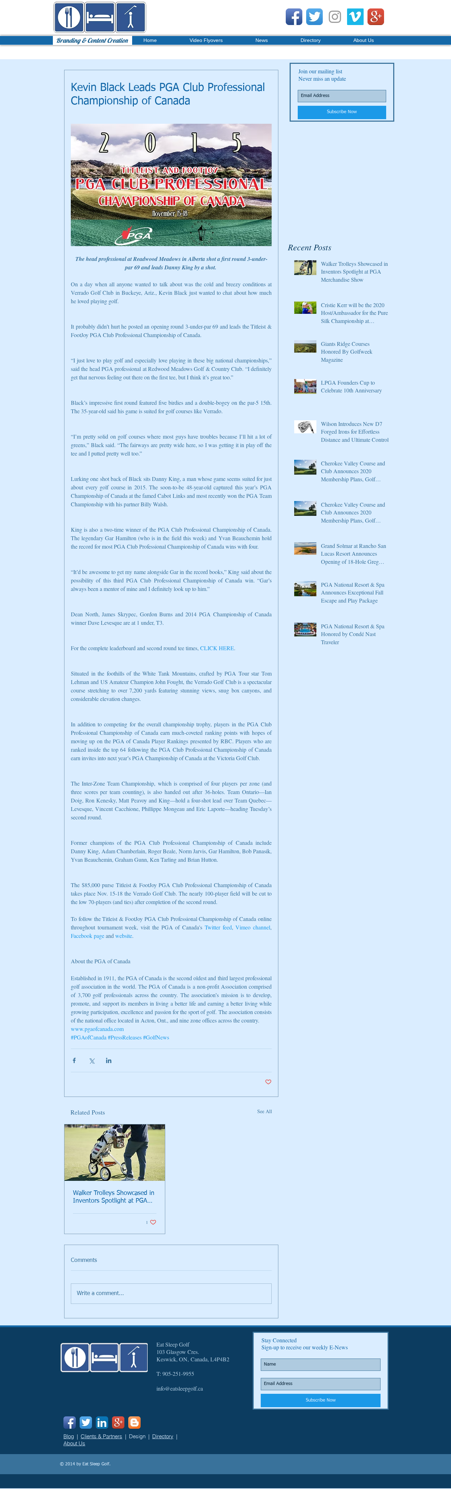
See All (264, 1111)
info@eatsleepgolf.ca (179, 1388)
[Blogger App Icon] (134, 1422)
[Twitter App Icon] (314, 16)
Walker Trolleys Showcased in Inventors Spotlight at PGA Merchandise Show (113, 1197)
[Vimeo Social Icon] (355, 16)
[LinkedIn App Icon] (102, 1422)
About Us (74, 1443)
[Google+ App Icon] (375, 16)
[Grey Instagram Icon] (335, 16)
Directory (162, 1436)
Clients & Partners (101, 1436)
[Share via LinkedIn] (108, 1060)
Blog (68, 1436)
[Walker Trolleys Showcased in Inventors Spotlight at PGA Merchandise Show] (114, 1152)
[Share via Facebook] (74, 1060)
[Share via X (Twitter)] (91, 1060)
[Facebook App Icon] (294, 16)
